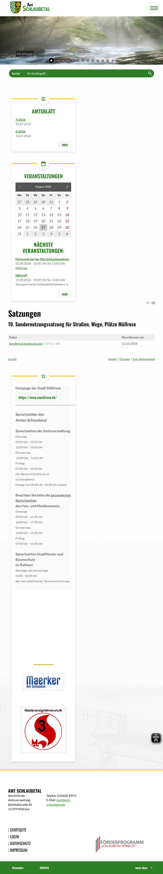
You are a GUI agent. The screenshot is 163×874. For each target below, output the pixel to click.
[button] (6, 41)
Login (14, 836)
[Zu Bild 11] (108, 61)
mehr (65, 144)
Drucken (124, 359)
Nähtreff (21, 275)
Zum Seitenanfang (144, 359)
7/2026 (21, 119)
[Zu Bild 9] (98, 61)
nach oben (141, 867)
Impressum (18, 850)
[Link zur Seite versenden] (147, 303)
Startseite (18, 830)
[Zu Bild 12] (113, 61)
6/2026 (21, 131)
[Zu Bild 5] (78, 61)
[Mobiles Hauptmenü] (154, 8)
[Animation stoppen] (51, 60)
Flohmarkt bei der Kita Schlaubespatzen (42, 259)
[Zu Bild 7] (88, 61)
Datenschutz (20, 843)
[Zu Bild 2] (63, 61)
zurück (12, 359)
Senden (112, 359)
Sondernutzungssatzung (26, 343)
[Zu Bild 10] (103, 61)
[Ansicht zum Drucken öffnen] (153, 303)
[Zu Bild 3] (68, 61)
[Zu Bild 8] (93, 61)
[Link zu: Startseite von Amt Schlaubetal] (29, 8)
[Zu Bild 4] (73, 61)
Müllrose (21, 268)
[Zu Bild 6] (83, 61)
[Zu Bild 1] (58, 61)
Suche (16, 73)
